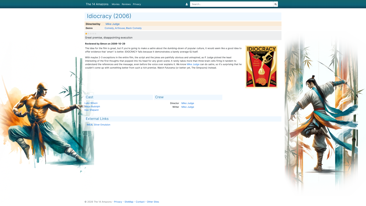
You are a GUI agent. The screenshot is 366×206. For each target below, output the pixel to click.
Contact (140, 201)
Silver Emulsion (102, 124)
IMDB (90, 124)
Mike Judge (113, 23)
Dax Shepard (91, 109)
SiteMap (129, 201)
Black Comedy (134, 28)
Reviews (126, 4)
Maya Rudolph (92, 106)
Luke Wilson (91, 103)
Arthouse (120, 28)
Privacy (137, 4)
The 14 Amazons (97, 4)
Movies (116, 4)
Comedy (109, 28)
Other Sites (153, 201)
